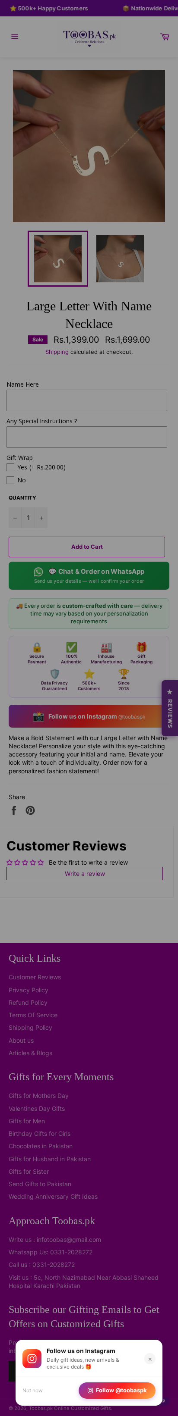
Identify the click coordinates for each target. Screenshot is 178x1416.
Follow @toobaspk (121, 1390)
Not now (32, 1390)
